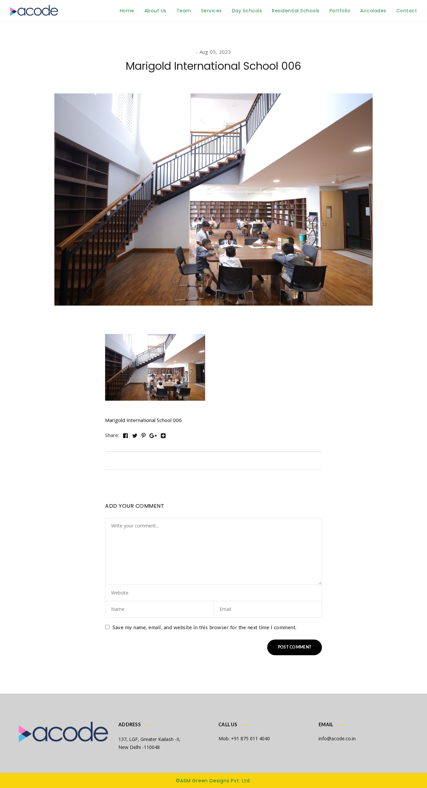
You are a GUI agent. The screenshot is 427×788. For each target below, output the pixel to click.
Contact (406, 10)
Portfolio (340, 10)
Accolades (373, 10)
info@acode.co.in (337, 738)
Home (127, 10)
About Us (155, 10)
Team (183, 10)
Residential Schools (296, 10)
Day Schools (247, 10)
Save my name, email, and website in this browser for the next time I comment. (204, 627)
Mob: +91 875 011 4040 (244, 738)
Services (211, 10)
